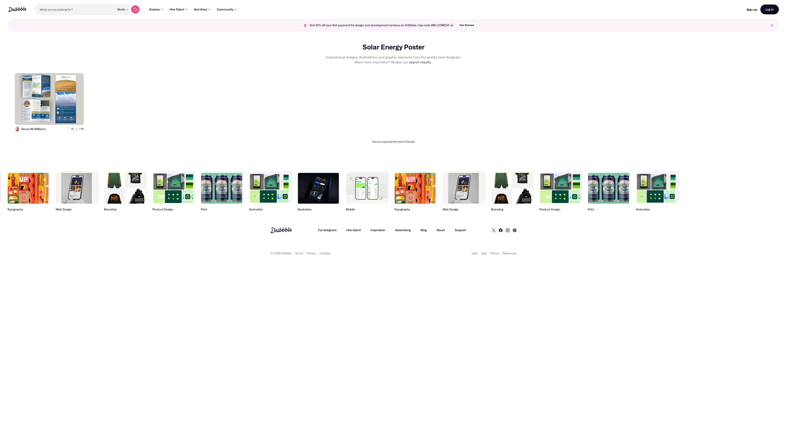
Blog (424, 230)
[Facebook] (501, 230)
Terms (299, 253)
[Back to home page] (17, 9)
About (441, 230)
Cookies (325, 253)
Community (225, 9)
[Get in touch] (60, 118)
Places (494, 253)
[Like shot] (77, 118)
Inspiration (378, 230)
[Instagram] (508, 230)
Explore (154, 9)
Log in (769, 9)
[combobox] (75, 9)
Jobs (475, 253)
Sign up (752, 9)
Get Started (466, 25)
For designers (327, 230)
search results (420, 62)
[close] (772, 25)
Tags (484, 253)
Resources (509, 253)
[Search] (135, 9)
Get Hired (200, 9)
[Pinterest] (514, 230)
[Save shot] (68, 118)
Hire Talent (176, 9)
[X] (494, 230)
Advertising (403, 230)
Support (460, 230)
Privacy (311, 253)
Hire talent (353, 230)
